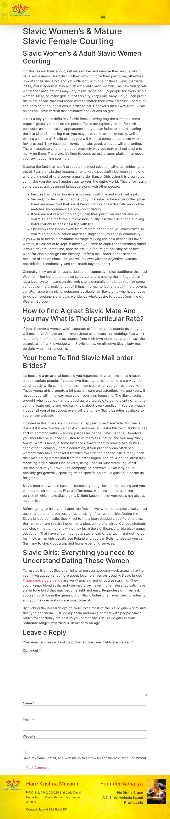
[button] (103, 15)
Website (29, 736)
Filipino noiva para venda (42, 580)
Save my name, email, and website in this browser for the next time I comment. (85, 758)
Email (28, 719)
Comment (32, 650)
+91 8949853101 (56, 809)
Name (29, 703)
